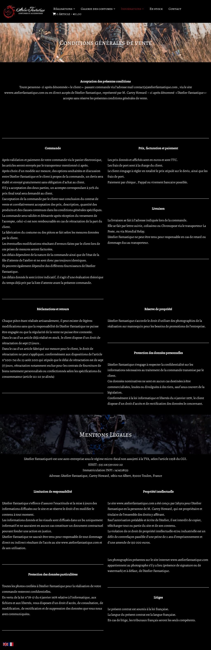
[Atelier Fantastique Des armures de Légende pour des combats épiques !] (24, 11)
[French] (11, 644)
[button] (74, 9)
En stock (156, 9)
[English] (5, 644)
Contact (175, 9)
